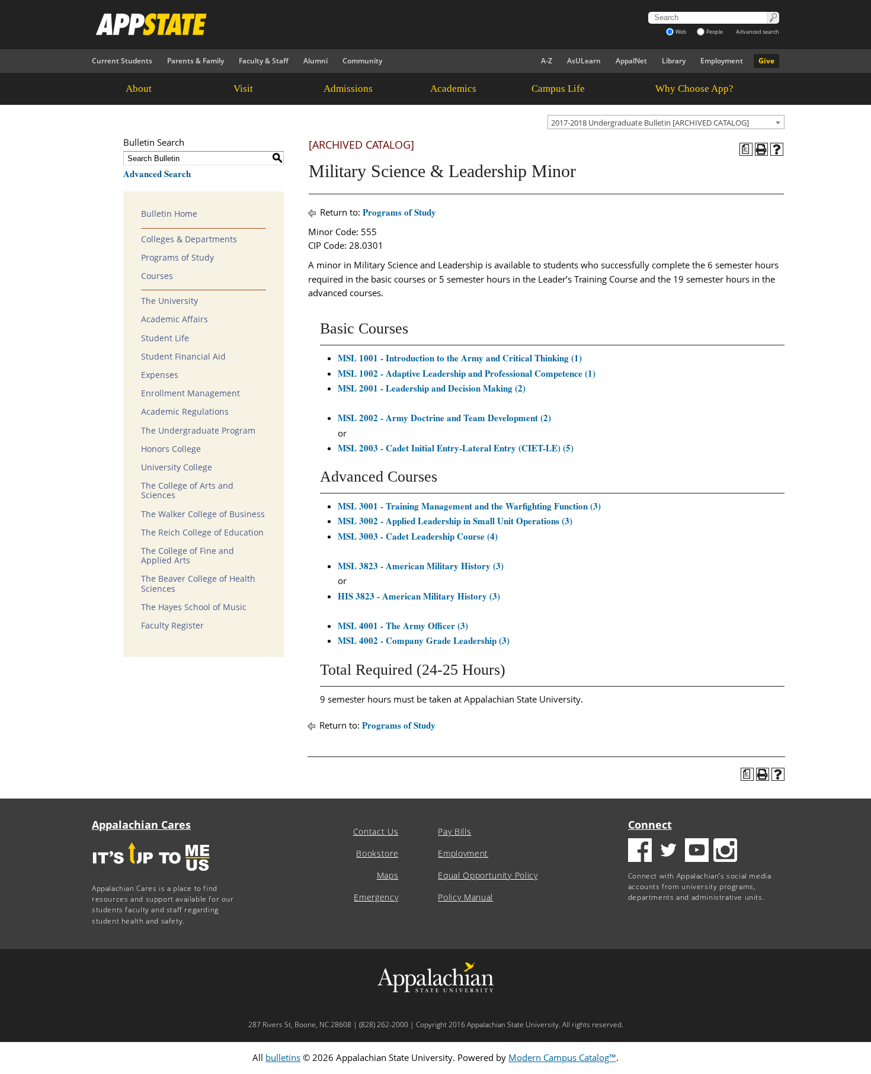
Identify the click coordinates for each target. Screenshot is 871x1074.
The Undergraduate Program (198, 430)
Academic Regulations (185, 411)
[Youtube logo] (697, 851)
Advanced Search (157, 173)
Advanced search (757, 32)
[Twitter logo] (668, 851)
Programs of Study (177, 257)
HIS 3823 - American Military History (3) (419, 595)
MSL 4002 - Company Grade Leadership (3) (424, 640)
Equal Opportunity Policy (487, 875)
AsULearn (584, 61)
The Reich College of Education (202, 532)
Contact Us (376, 831)
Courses (157, 276)
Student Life (165, 338)
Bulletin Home (169, 214)
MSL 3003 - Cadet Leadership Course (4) (418, 536)
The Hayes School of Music (193, 607)
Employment (721, 61)
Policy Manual (465, 897)
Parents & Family (195, 61)
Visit (243, 88)
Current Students (122, 61)
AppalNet (631, 61)
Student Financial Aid (183, 356)
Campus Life (558, 88)
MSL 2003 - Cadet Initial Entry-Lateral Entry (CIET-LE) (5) (456, 447)
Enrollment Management (190, 393)
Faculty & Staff (264, 61)
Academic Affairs (174, 319)
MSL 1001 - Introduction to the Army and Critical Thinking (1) (460, 357)
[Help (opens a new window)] (776, 149)
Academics (453, 88)
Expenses (159, 375)
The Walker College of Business (203, 514)
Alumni (315, 61)
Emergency (376, 897)
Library (674, 61)
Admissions (348, 88)
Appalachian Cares (141, 824)
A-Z (546, 61)
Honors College (171, 449)
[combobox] (665, 122)
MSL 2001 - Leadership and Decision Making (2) (432, 388)
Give (766, 61)
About (139, 88)
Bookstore (377, 853)
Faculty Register (172, 625)
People (714, 32)
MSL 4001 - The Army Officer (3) (403, 625)
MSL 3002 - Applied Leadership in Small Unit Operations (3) (455, 520)
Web (681, 32)
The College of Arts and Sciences (187, 490)
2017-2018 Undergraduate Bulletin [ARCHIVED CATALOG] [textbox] (650, 122)
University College (176, 467)
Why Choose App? (694, 88)
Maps (388, 875)
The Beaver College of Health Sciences (198, 583)
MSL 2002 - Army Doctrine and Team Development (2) (444, 417)
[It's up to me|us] (151, 875)
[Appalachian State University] (328, 24)
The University (169, 301)
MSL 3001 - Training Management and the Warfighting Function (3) (469, 505)
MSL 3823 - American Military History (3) (421, 565)
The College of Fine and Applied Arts (187, 556)
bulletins (282, 1057)
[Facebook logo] (640, 851)
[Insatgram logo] (725, 851)
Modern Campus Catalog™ (562, 1057)
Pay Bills (454, 831)
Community (362, 61)
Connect (650, 824)
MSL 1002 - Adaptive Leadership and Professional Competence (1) (466, 373)
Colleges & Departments (189, 239)
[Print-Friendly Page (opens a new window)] (761, 149)
